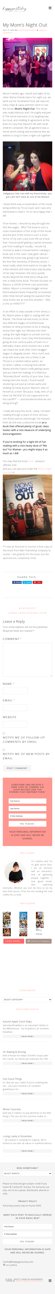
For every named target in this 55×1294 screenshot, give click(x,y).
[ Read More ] (27, 1036)
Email (9, 700)
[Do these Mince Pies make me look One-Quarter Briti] (40, 932)
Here (31, 461)
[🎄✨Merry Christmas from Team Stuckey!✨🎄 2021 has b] (7, 932)
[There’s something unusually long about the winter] (23, 916)
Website (10, 717)
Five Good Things (12, 1079)
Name (8, 683)
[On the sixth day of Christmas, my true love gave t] (40, 924)
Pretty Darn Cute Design (29, 1281)
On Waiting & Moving (14, 1052)
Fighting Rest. (28, 608)
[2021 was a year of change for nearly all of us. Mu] (23, 924)
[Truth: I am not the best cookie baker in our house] (7, 916)
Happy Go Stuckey (14, 11)
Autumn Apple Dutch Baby (17, 1021)
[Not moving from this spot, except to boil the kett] (40, 916)
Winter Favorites (12, 1109)
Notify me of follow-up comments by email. (24, 739)
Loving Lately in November (17, 1136)
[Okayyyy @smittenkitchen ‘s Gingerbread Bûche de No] (23, 932)
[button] (50, 7)
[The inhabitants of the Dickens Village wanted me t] (7, 924)
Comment (12, 638)
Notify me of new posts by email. (26, 756)
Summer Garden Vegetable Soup (26, 613)
